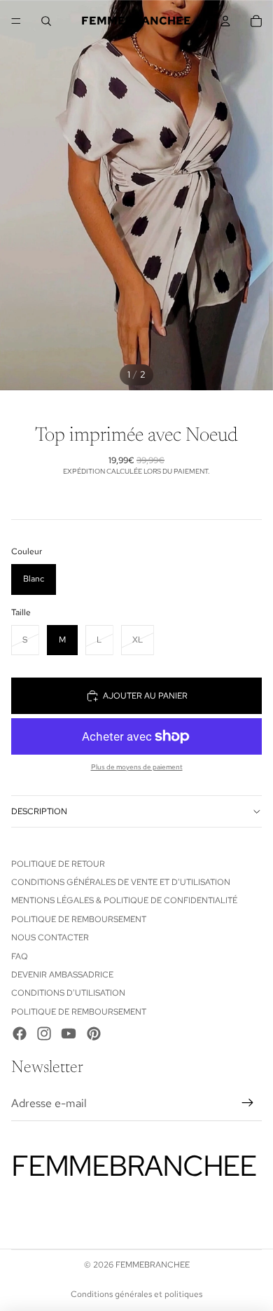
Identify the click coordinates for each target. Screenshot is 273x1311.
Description (39, 811)
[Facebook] (19, 1033)
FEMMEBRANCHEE (152, 1264)
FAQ (19, 956)
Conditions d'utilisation (68, 992)
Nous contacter (50, 937)
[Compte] (225, 21)
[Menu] (16, 21)
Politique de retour (58, 864)
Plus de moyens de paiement (137, 766)
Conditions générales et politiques (136, 1294)
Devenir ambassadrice (62, 974)
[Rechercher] (46, 21)
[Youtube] (68, 1033)
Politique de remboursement (78, 919)
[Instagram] (44, 1033)
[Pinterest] (93, 1033)
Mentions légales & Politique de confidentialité (124, 900)
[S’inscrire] (248, 1104)
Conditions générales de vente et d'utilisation (120, 882)
